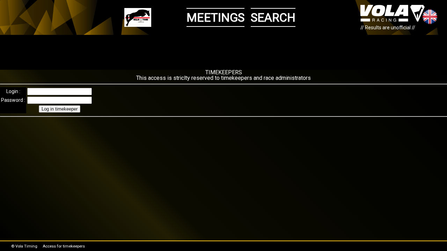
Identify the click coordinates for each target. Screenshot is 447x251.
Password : (13, 100)
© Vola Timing (24, 246)
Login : (13, 91)
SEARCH (273, 17)
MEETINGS (215, 17)
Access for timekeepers (64, 246)
